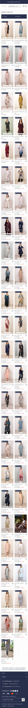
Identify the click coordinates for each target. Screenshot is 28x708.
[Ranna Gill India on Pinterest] (17, 691)
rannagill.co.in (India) (13, 669)
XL (20, 37)
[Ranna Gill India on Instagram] (11, 691)
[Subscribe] (23, 699)
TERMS (4, 677)
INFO (3, 673)
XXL (8, 37)
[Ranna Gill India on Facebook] (13, 691)
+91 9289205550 (15, 681)
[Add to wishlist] (13, 40)
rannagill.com (23, 669)
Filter (5, 16)
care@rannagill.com (13, 683)
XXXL (10, 37)
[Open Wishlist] (23, 6)
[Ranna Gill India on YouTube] (15, 691)
